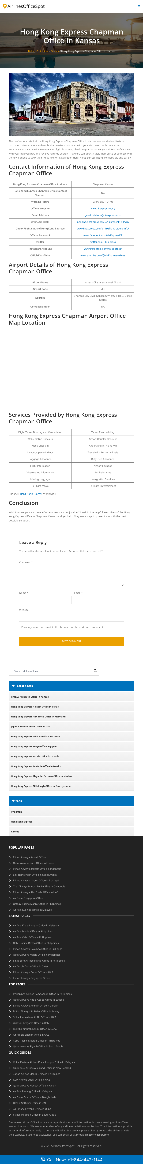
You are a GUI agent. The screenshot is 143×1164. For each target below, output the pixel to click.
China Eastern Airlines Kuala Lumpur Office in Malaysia (44, 1062)
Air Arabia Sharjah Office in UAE (31, 1034)
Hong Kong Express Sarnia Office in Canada (35, 756)
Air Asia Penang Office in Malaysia (32, 1091)
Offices (55, 51)
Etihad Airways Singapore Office (31, 978)
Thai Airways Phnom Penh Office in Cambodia (39, 886)
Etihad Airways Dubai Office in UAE (33, 972)
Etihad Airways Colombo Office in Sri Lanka (37, 948)
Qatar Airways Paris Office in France (33, 863)
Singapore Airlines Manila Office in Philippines (39, 960)
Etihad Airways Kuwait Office (29, 857)
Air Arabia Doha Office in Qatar (30, 966)
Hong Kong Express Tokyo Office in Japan (34, 746)
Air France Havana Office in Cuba (32, 1108)
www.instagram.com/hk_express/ (103, 248)
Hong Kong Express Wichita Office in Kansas (35, 736)
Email (78, 592)
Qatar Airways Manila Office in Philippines (36, 954)
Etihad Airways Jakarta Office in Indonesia (37, 868)
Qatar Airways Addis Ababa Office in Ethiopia (39, 999)
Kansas (15, 831)
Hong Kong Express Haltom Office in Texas (35, 706)
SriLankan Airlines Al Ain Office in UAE (34, 1017)
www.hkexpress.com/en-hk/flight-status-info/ (103, 228)
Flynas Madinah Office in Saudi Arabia (34, 1114)
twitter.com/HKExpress (103, 241)
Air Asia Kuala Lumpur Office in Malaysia (36, 925)
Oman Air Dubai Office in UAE (30, 1102)
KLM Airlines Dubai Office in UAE (31, 1079)
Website (24, 610)
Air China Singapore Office (28, 898)
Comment (26, 562)
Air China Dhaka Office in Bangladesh (34, 1097)
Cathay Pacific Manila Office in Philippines (37, 903)
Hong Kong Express (31, 493)
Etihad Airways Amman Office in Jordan (35, 1005)
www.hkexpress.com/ (103, 208)
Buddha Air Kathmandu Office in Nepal (35, 1028)
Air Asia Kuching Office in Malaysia (32, 909)
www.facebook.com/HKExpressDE (102, 235)
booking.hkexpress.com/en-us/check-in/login (103, 221)
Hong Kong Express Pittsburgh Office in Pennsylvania (41, 786)
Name (23, 592)
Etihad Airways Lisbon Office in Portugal (36, 880)
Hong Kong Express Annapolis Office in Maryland (38, 716)
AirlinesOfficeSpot (38, 51)
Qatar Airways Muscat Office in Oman (34, 1085)
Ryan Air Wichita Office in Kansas (30, 696)
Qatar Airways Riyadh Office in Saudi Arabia (38, 1046)
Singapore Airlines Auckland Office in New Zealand (42, 1067)
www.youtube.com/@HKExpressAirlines (102, 255)
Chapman (16, 811)
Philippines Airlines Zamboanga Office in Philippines (42, 993)
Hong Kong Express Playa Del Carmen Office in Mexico (41, 776)
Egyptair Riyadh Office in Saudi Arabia (35, 874)
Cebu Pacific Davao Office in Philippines (36, 943)
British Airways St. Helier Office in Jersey (36, 1011)
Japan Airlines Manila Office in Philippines (36, 1073)
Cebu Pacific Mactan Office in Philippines (36, 1040)
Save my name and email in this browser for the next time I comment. (63, 627)
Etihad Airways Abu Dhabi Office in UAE (35, 892)
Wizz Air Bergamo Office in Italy (31, 1022)
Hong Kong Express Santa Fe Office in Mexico (36, 766)
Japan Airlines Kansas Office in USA (30, 726)
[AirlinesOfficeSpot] (24, 6)
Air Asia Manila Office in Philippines (33, 931)
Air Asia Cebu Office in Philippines (32, 937)
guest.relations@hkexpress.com (103, 215)
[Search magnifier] (95, 671)
